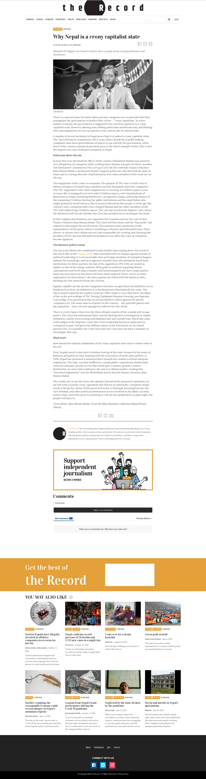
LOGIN (176, 19)
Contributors (99, 747)
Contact (117, 747)
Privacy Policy (123, 774)
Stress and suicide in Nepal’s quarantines (161, 704)
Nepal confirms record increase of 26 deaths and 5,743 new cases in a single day (83, 637)
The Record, (59, 45)
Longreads (49, 19)
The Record (73, 428)
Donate (113, 19)
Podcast (71, 19)
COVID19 (68, 629)
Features (39, 19)
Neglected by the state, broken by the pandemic (122, 704)
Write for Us (103, 19)
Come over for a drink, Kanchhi (118, 636)
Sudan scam (85, 253)
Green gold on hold (156, 634)
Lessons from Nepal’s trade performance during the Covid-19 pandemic (81, 705)
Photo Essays (81, 19)
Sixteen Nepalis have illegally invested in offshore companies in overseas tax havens (42, 639)
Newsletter (92, 19)
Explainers (30, 19)
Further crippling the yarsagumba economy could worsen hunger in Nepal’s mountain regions (41, 707)
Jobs (109, 747)
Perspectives (60, 19)
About (88, 747)
